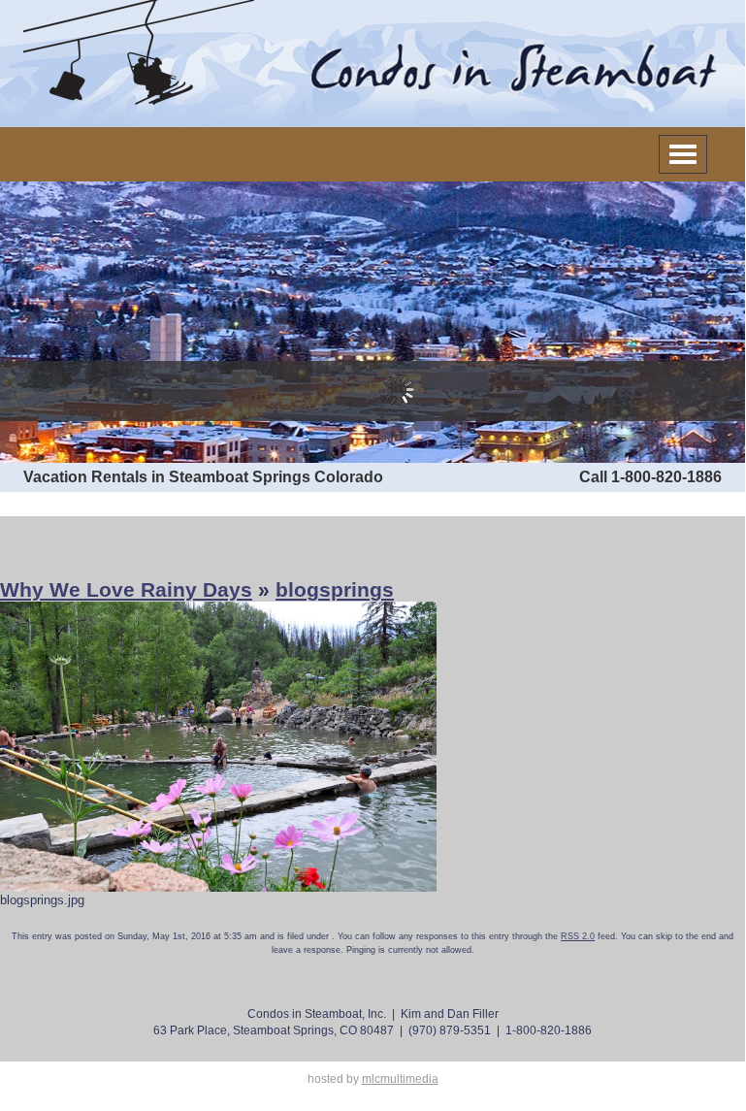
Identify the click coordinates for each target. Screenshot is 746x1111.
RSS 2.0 (578, 936)
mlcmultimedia (400, 1079)
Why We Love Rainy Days (126, 589)
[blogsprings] (218, 745)
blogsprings (335, 589)
